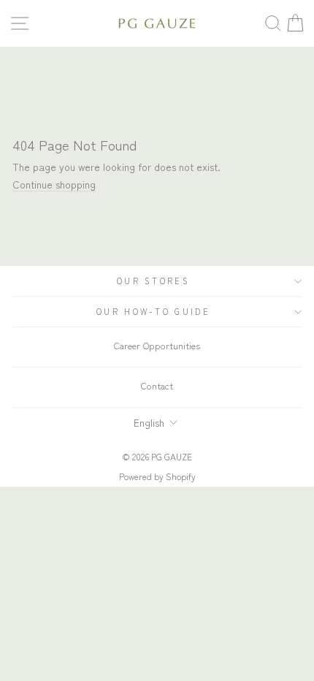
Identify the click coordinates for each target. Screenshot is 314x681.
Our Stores (153, 280)
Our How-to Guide (153, 311)
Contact (157, 385)
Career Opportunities (157, 345)
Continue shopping (54, 184)
